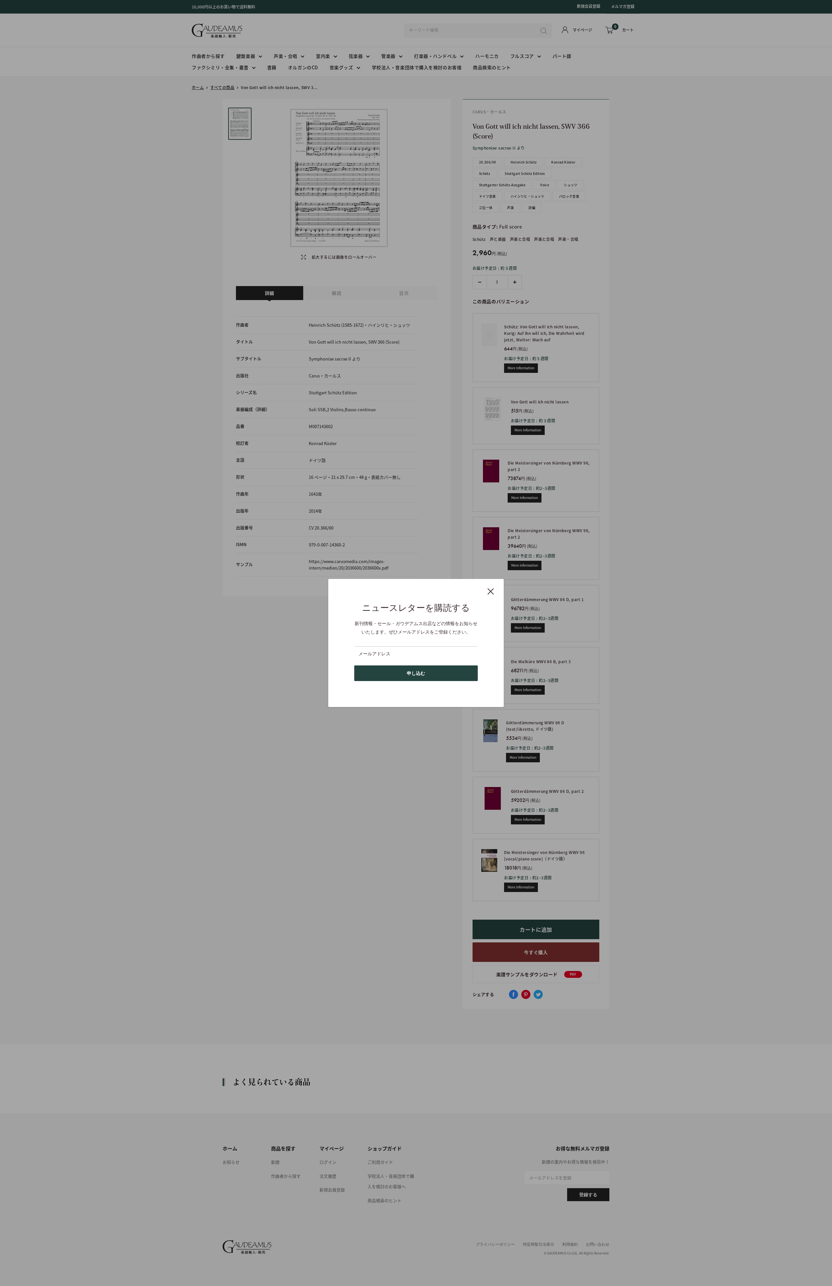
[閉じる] (491, 591)
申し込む (416, 673)
